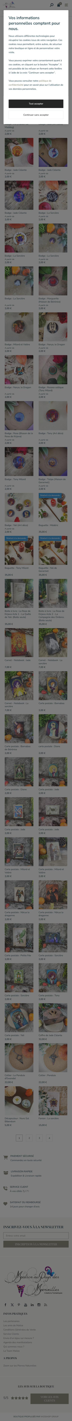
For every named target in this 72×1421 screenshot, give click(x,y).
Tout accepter (36, 103)
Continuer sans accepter (36, 114)
